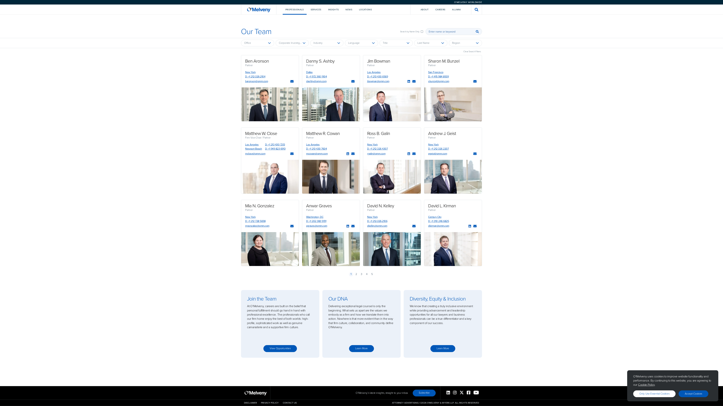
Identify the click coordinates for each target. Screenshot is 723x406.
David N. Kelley (380, 205)
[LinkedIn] (408, 82)
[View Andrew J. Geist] (453, 177)
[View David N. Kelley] (392, 249)
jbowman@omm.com (378, 81)
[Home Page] (258, 9)
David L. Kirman (442, 205)
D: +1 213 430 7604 (316, 149)
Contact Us (290, 402)
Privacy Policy (270, 402)
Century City (434, 217)
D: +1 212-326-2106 (377, 221)
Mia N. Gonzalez (259, 205)
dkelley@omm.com (377, 226)
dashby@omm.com (316, 81)
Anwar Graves (319, 205)
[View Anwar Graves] (331, 249)
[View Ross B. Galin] (392, 177)
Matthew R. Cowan (323, 133)
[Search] (477, 31)
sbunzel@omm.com (438, 81)
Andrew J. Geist (442, 133)
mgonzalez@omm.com (257, 226)
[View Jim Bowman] (392, 104)
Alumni (456, 9)
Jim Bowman (378, 61)
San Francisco (435, 72)
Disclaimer (250, 402)
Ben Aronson (257, 61)
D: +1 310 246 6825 (438, 221)
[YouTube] (476, 393)
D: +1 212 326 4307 (377, 149)
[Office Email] (292, 82)
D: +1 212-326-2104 (255, 77)
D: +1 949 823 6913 (275, 149)
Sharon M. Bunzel (443, 61)
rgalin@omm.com (376, 154)
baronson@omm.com (256, 81)
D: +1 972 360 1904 (316, 77)
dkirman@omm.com (438, 226)
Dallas (309, 72)
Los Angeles (374, 72)
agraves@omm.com (316, 226)
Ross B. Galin (378, 133)
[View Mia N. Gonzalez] (270, 249)
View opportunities (280, 348)
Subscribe (424, 393)
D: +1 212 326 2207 (438, 149)
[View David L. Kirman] (453, 249)
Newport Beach (253, 149)
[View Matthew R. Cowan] (331, 177)
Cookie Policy (646, 385)
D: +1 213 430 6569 (377, 77)
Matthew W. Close (261, 133)
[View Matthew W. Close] (270, 177)
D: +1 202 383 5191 (316, 221)
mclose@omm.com (255, 154)
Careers (440, 9)
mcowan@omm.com (317, 154)
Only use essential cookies (654, 394)
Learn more (361, 348)
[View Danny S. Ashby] (331, 104)
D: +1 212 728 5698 (255, 221)
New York (250, 72)
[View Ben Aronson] (270, 104)
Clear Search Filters (472, 51)
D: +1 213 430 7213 (275, 145)
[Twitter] (462, 393)
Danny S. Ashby (320, 61)
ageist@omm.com (437, 154)
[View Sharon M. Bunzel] (453, 104)
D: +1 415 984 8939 (438, 77)
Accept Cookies (693, 394)
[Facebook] (468, 393)
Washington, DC (314, 217)
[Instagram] (455, 393)
